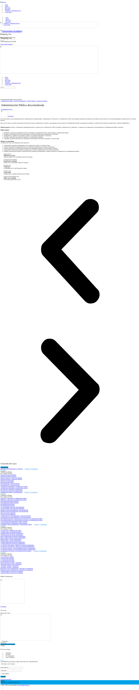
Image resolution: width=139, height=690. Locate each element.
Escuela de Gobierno (42, 101)
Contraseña (3, 670)
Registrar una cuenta (5, 683)
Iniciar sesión (3, 44)
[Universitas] (12, 603)
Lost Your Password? (5, 679)
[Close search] (1, 93)
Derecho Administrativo (20, 101)
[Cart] (1, 30)
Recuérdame (5, 673)
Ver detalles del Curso (6, 109)
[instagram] (4, 688)
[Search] (1, 29)
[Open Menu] (1, 21)
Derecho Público (31, 101)
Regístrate (10, 44)
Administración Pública (7, 101)
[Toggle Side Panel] (1, 0)
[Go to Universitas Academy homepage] (11, 31)
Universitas (3, 606)
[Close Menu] (1, 74)
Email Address (4, 667)
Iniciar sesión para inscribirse (7, 644)
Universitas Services (24, 685)
